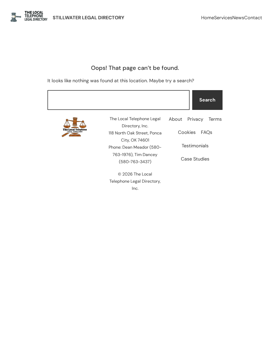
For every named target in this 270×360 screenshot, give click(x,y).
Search (207, 100)
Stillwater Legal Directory (88, 17)
